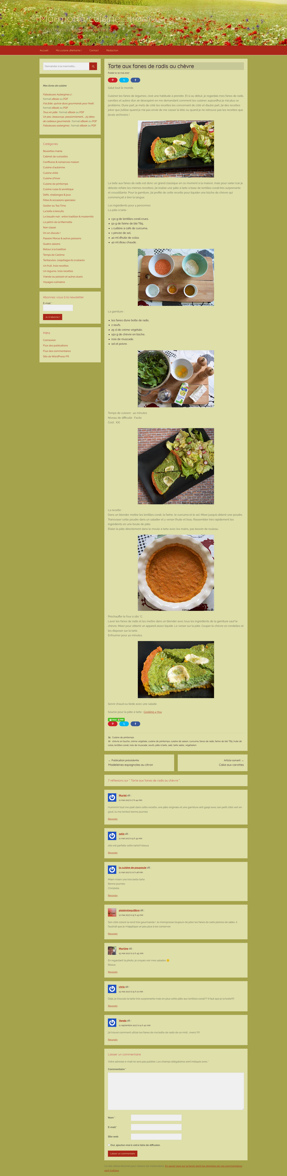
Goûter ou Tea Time (54, 205)
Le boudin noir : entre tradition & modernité (68, 216)
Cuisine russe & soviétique (58, 189)
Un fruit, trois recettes (55, 265)
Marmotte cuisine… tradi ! (97, 18)
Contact (94, 50)
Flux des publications (55, 345)
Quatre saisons (51, 243)
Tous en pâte (50, 112)
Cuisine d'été (50, 172)
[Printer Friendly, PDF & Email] (116, 719)
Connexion (49, 340)
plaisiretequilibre (129, 910)
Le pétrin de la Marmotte (57, 222)
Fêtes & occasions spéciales (59, 200)
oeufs (151, 745)
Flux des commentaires (57, 351)
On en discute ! (52, 232)
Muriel (123, 795)
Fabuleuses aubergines (56, 125)
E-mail (112, 1127)
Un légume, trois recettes (58, 271)
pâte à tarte (161, 745)
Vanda (122, 1020)
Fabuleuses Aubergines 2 (57, 94)
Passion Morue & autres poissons (62, 238)
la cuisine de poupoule (132, 867)
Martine (123, 948)
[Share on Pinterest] (112, 80)
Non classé (49, 227)
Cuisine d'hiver (51, 178)
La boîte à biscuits (53, 211)
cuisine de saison (179, 741)
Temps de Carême (54, 254)
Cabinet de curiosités (55, 156)
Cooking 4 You (153, 712)
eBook (55, 98)
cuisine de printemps (159, 741)
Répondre (112, 819)
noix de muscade (138, 745)
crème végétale (139, 741)
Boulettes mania (52, 151)
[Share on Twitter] (124, 80)
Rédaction (112, 50)
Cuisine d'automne (54, 167)
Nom (111, 1117)
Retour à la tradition (54, 249)
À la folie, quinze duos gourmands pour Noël (68, 103)
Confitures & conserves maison (61, 161)
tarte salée (178, 745)
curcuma (194, 741)
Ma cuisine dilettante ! (69, 50)
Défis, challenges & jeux (57, 194)
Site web (113, 1136)
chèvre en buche (121, 741)
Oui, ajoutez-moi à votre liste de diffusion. (135, 1145)
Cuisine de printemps (123, 737)
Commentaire (117, 1069)
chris (122, 986)
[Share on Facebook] (135, 80)
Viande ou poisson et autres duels (63, 276)
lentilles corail (121, 745)
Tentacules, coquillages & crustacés (64, 260)
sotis (121, 833)
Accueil (44, 50)
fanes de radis (207, 741)
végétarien (190, 745)
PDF (65, 98)
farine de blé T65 (223, 741)
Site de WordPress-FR (56, 356)
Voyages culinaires (54, 281)
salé (170, 745)
